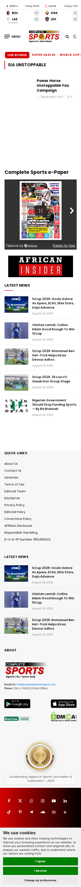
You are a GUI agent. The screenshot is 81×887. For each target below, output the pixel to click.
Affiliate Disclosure (18, 526)
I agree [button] (40, 861)
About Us (11, 464)
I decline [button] (40, 870)
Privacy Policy (14, 505)
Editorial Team (15, 491)
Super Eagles (44, 55)
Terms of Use (14, 484)
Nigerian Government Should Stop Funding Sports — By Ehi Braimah (54, 404)
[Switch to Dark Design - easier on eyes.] (74, 37)
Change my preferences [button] (40, 880)
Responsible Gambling (21, 532)
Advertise (11, 477)
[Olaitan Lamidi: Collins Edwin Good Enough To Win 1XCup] (16, 330)
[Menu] (12, 36)
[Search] (67, 36)
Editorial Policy (14, 512)
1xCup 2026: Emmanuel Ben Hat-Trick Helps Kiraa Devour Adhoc (53, 355)
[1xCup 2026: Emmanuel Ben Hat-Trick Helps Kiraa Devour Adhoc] (16, 356)
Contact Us (12, 470)
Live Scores (17, 55)
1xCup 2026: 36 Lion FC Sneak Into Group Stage (51, 379)
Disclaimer (12, 498)
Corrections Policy (18, 519)
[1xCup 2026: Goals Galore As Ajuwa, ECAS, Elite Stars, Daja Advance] (16, 304)
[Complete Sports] (44, 36)
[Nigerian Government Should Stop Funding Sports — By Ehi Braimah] (16, 406)
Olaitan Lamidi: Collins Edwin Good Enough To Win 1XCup (53, 329)
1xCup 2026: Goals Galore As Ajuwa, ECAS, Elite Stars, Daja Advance (53, 303)
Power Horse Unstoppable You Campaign (53, 85)
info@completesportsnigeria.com (36, 684)
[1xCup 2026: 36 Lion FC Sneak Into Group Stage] (16, 382)
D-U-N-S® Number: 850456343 (27, 539)
